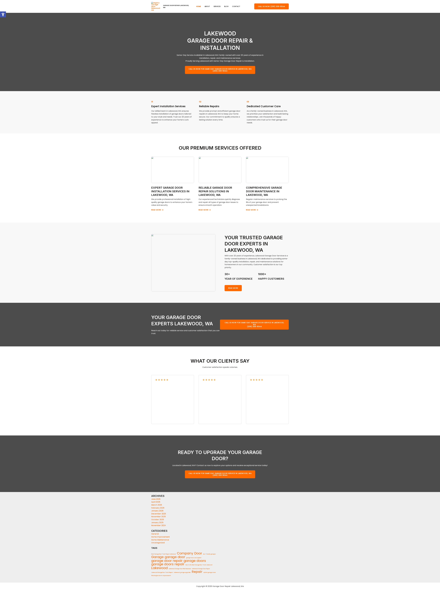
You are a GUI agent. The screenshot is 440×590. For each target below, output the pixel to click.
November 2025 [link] (158, 516)
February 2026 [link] (157, 508)
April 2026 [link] (155, 502)
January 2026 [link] (157, 510)
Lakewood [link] (159, 567)
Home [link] (198, 6)
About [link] (207, 6)
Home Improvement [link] (160, 537)
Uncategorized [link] (158, 542)
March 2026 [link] (156, 505)
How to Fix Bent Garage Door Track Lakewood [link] (198, 565)
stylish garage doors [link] (209, 572)
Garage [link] (157, 556)
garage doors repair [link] (167, 564)
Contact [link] (236, 6)
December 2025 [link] (158, 513)
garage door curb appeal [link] (193, 558)
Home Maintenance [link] (160, 539)
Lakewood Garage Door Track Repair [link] (162, 572)
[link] (3, 14)
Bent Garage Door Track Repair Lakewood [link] (163, 554)
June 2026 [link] (155, 499)
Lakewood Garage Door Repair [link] (201, 569)
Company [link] (185, 553)
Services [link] (217, 6)
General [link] (155, 534)
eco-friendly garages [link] (209, 554)
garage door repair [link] (167, 560)
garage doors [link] (195, 560)
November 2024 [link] (158, 525)
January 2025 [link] (157, 522)
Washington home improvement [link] (161, 575)
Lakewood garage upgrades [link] (182, 572)
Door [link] (198, 553)
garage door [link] (175, 556)
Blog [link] (226, 6)
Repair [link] (197, 571)
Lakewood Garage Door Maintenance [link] (180, 569)
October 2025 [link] (157, 519)
